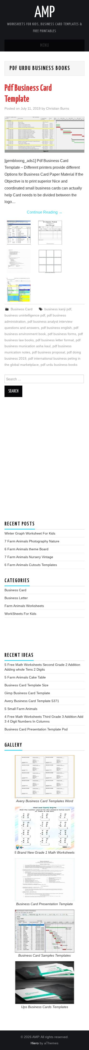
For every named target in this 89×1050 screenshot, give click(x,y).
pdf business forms (62, 334)
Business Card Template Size (26, 685)
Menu (44, 45)
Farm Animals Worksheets (24, 606)
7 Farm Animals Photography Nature (32, 541)
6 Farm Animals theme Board (26, 549)
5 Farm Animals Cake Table (25, 677)
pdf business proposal (48, 352)
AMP (44, 12)
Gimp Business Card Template (27, 693)
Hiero (35, 1043)
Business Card (22, 309)
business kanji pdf (57, 309)
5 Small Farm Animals (21, 709)
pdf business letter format (55, 340)
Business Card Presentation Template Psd (36, 729)
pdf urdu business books (59, 365)
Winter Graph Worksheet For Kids (30, 533)
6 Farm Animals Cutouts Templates (31, 565)
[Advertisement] (44, 461)
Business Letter (16, 598)
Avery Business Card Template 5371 (32, 701)
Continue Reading (44, 212)
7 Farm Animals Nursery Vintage (29, 557)
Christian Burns (57, 108)
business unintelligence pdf (25, 315)
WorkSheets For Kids (20, 614)
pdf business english (56, 328)
